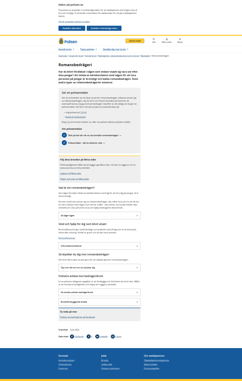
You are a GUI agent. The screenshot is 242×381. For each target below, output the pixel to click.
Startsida (62, 55)
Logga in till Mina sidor (70, 173)
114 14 (83, 112)
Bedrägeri (145, 55)
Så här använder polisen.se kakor (74, 21)
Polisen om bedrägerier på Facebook (77, 317)
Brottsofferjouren (66, 238)
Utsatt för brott (76, 55)
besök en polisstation (76, 117)
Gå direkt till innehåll (12, 37)
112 (68, 122)
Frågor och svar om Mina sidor (74, 179)
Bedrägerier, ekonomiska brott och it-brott (118, 55)
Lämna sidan (135, 40)
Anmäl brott (91, 55)
